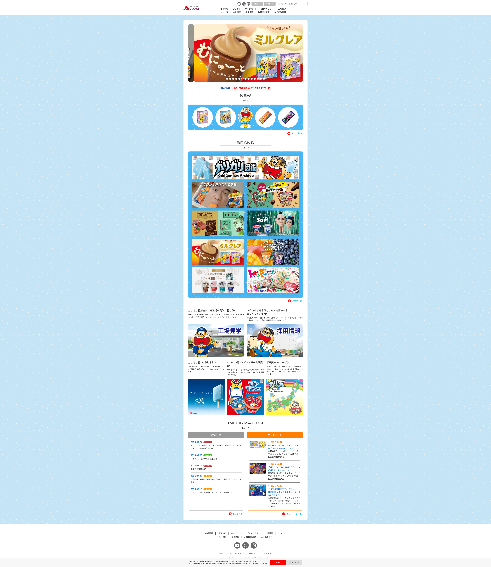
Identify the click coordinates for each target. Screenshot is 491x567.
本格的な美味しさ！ (199, 469)
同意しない (294, 562)
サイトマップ (268, 553)
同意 (278, 562)
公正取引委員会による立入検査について (249, 88)
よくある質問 (280, 12)
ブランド (237, 9)
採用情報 (249, 12)
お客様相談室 (263, 12)
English (257, 4)
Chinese (269, 4)
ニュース (224, 12)
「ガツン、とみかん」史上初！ (204, 459)
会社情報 (237, 12)
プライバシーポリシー (236, 553)
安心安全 (222, 553)
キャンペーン (250, 9)
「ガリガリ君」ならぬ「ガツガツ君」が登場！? (211, 493)
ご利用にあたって (253, 553)
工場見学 (282, 9)
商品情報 (224, 9)
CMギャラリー (267, 9)
